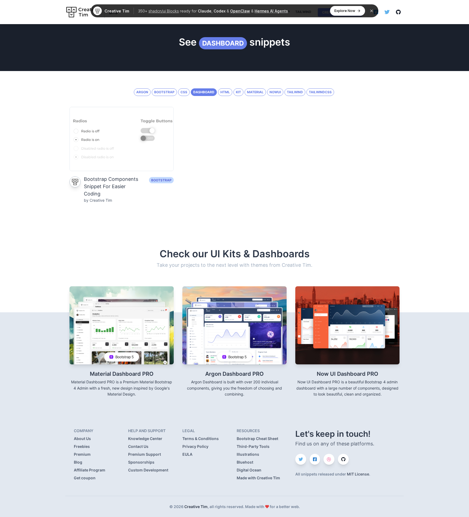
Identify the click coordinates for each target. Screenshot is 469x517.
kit (238, 92)
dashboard (223, 43)
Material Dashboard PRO (122, 374)
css (183, 92)
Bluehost (245, 462)
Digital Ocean (249, 470)
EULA (187, 454)
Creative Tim (196, 506)
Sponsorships (141, 462)
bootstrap (164, 92)
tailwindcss (320, 92)
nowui (275, 92)
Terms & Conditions (200, 438)
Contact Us (138, 446)
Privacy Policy (195, 446)
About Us (82, 438)
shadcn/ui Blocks (163, 11)
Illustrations (248, 454)
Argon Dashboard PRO (234, 374)
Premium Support (144, 454)
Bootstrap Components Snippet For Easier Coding (111, 186)
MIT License (358, 474)
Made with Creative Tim (258, 478)
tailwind (295, 92)
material (255, 92)
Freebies (82, 446)
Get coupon (85, 478)
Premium (82, 454)
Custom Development (148, 470)
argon (142, 92)
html (225, 92)
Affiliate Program (89, 470)
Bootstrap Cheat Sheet (257, 438)
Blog (78, 462)
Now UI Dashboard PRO (347, 374)
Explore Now (344, 10)
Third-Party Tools (253, 446)
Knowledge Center (145, 438)
